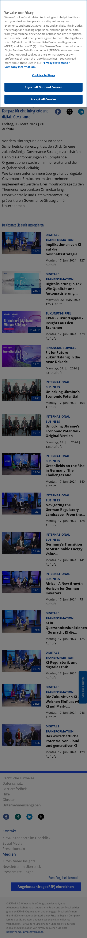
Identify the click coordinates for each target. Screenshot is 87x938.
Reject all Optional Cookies (43, 87)
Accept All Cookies (43, 99)
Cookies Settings (43, 75)
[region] (43, 53)
